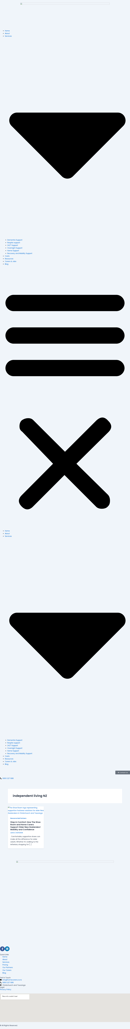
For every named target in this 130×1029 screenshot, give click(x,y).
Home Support (13, 250)
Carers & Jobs (10, 261)
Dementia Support (14, 240)
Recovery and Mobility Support (19, 253)
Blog (6, 264)
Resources (9, 259)
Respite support (13, 242)
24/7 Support (12, 245)
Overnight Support (14, 248)
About (7, 33)
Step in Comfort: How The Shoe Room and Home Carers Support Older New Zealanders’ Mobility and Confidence (25, 826)
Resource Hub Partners (18, 818)
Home (7, 31)
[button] (65, 399)
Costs (7, 256)
